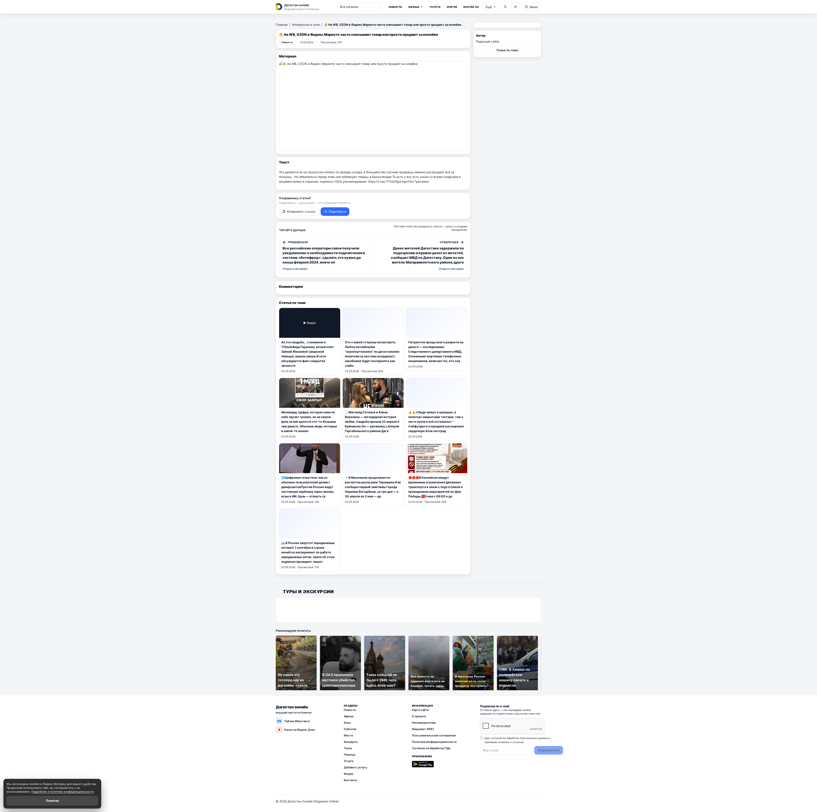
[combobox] (359, 6)
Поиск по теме (507, 50)
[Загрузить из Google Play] (423, 764)
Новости (395, 7)
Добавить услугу (355, 767)
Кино (347, 722)
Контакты (471, 7)
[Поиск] (505, 7)
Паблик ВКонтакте (293, 721)
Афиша (413, 7)
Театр (348, 748)
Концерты (351, 741)
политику (503, 742)
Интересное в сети (306, 24)
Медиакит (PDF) (423, 729)
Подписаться (548, 750)
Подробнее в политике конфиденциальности (62, 791)
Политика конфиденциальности (434, 741)
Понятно (52, 800)
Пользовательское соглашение (434, 735)
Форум (452, 7)
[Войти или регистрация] (515, 7)
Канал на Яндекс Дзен (296, 729)
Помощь (350, 754)
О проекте (419, 716)
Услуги (435, 7)
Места (348, 735)
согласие (518, 742)
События (350, 729)
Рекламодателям (424, 722)
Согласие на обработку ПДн (431, 748)
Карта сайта (420, 710)
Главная (282, 24)
